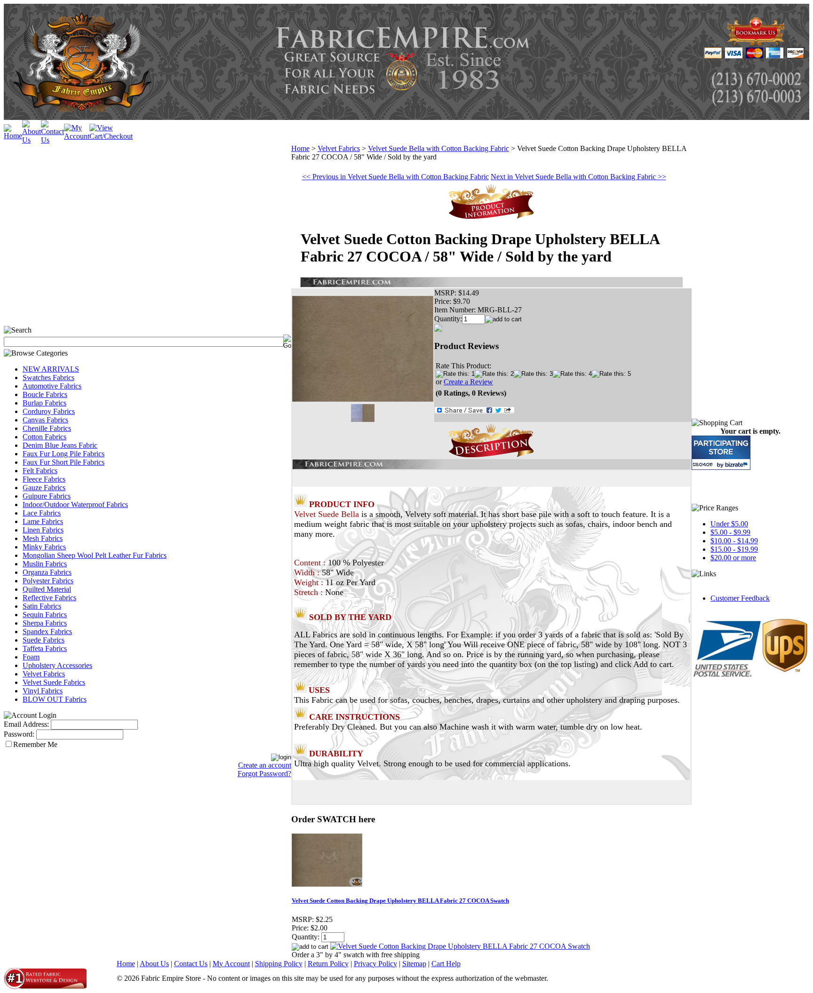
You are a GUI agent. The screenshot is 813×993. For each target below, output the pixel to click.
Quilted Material (47, 589)
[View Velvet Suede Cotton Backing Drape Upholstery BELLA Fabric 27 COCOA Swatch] (460, 946)
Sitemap (414, 964)
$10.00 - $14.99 (734, 541)
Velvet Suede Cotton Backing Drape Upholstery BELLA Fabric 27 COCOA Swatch (400, 900)
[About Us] (31, 140)
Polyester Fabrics (48, 581)
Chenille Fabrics (47, 428)
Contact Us (190, 964)
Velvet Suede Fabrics (54, 682)
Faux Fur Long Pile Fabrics (63, 454)
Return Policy (328, 964)
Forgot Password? (264, 774)
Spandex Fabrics (47, 632)
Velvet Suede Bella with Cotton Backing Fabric (438, 148)
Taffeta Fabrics (45, 648)
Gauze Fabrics (44, 488)
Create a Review (468, 382)
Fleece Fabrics (44, 479)
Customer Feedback (740, 598)
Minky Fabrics (44, 547)
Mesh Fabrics (43, 538)
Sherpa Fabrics (45, 623)
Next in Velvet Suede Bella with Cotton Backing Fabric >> (578, 177)
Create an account (264, 765)
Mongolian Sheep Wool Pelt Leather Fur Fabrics (95, 555)
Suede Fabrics (43, 640)
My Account (231, 964)
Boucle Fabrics (45, 394)
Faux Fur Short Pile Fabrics (63, 462)
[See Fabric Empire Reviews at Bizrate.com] (721, 453)
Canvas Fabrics (45, 420)
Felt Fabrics (40, 471)
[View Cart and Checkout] (111, 136)
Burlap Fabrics (44, 403)
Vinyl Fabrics (43, 691)
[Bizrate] (737, 464)
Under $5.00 (729, 524)
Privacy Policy (375, 964)
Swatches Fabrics (48, 377)
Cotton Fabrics (44, 437)
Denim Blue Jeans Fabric (60, 445)
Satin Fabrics (42, 606)
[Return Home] (13, 136)
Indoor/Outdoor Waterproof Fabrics (75, 504)
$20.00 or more (733, 558)
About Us (154, 964)
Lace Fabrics (42, 513)
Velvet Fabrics (44, 674)
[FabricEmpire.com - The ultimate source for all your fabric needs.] (756, 43)
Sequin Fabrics (45, 615)
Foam (31, 657)
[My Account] (76, 136)
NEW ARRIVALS (51, 369)
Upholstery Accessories (57, 665)
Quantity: (448, 319)
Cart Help (446, 964)
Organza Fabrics (47, 572)
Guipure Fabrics (47, 496)
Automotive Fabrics (52, 386)
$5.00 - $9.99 (730, 532)
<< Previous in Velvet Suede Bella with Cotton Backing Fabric (395, 177)
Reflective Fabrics (49, 598)
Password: (19, 734)
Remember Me (35, 744)
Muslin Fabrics (45, 564)
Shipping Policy (279, 964)
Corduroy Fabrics (49, 411)
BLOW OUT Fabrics (55, 699)
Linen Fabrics (43, 530)
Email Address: (26, 724)
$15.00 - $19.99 (734, 549)
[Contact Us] (52, 140)
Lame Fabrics (43, 521)
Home (300, 148)
